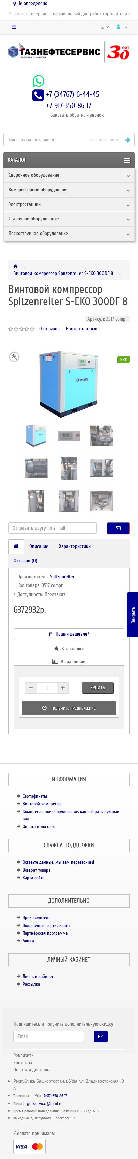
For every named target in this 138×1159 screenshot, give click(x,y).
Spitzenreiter (62, 577)
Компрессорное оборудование (39, 190)
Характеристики (75, 546)
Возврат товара (36, 870)
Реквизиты (23, 1055)
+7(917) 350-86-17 (54, 1095)
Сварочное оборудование (34, 175)
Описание (38, 546)
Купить (97, 688)
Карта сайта (33, 878)
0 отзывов (49, 329)
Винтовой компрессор (43, 804)
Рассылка (31, 984)
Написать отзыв (81, 329)
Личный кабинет (38, 976)
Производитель (36, 917)
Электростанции (25, 204)
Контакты (22, 1063)
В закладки (71, 649)
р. (103, 27)
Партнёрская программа (45, 933)
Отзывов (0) (25, 561)
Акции (28, 941)
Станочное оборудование (34, 219)
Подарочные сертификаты (46, 925)
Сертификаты (35, 796)
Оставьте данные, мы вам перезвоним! (58, 862)
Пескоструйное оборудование (38, 233)
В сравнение (71, 661)
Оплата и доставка (39, 826)
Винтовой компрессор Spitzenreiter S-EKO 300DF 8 (63, 273)
